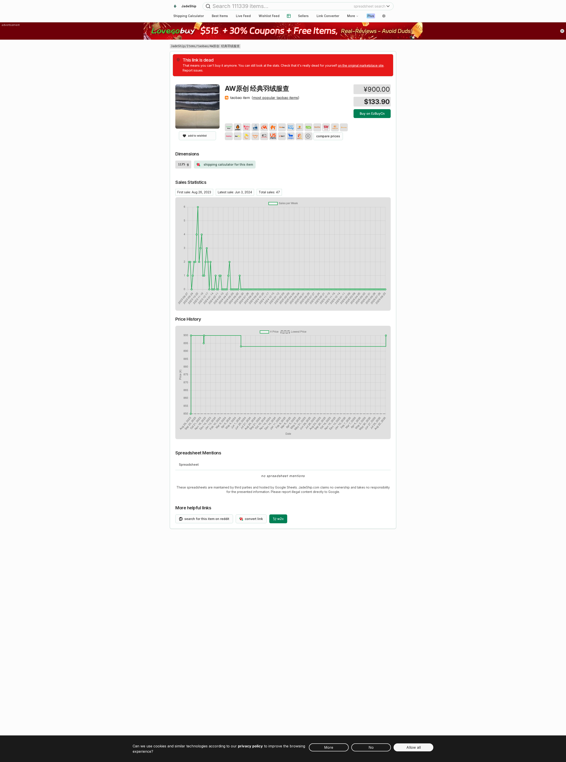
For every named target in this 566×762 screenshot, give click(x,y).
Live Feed (243, 16)
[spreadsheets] (289, 16)
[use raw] (308, 136)
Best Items (220, 16)
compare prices (328, 136)
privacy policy (250, 746)
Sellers (303, 16)
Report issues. (193, 70)
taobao (202, 46)
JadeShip (178, 46)
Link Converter (328, 16)
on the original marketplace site (361, 65)
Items (191, 46)
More (351, 16)
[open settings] (383, 16)
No (371, 747)
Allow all (413, 747)
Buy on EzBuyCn (372, 113)
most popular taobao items (275, 97)
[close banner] (562, 31)
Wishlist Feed (269, 16)
